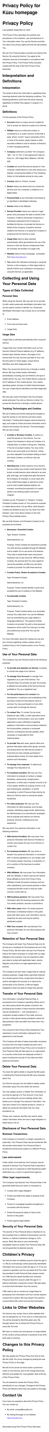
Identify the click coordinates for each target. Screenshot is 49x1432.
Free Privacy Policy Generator (28, 1426)
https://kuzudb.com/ (19, 257)
